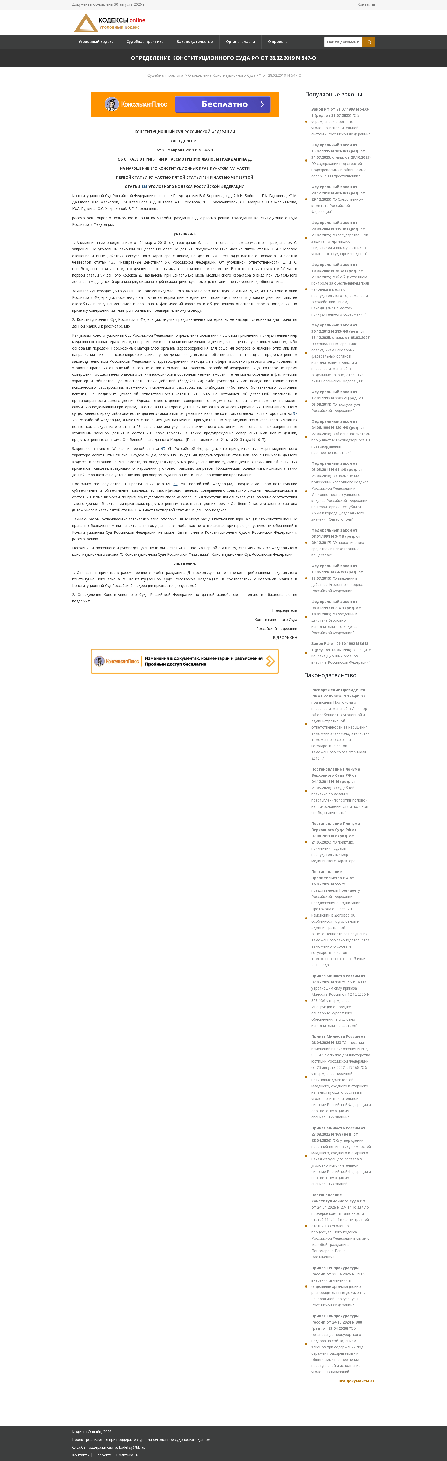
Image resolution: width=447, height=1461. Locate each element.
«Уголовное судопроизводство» (181, 1439)
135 (144, 186)
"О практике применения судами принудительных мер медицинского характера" (335, 842)
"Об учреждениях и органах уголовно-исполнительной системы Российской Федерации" (340, 121)
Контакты (366, 4)
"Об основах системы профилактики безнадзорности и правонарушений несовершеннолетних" (341, 437)
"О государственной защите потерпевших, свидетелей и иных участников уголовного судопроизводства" (339, 238)
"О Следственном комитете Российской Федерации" (338, 199)
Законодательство (195, 41)
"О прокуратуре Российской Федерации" (337, 401)
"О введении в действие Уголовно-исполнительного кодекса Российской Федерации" (336, 617)
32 (175, 483)
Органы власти (240, 41)
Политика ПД (127, 1454)
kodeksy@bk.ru (131, 1447)
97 (295, 413)
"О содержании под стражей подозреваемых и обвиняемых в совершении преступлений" (341, 160)
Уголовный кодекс (96, 41)
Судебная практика (145, 41)
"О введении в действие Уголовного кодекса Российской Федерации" (338, 578)
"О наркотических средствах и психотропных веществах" (337, 542)
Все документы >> (357, 1380)
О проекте (277, 41)
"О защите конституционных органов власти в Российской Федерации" (341, 653)
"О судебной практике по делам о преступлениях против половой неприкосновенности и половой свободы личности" (339, 791)
